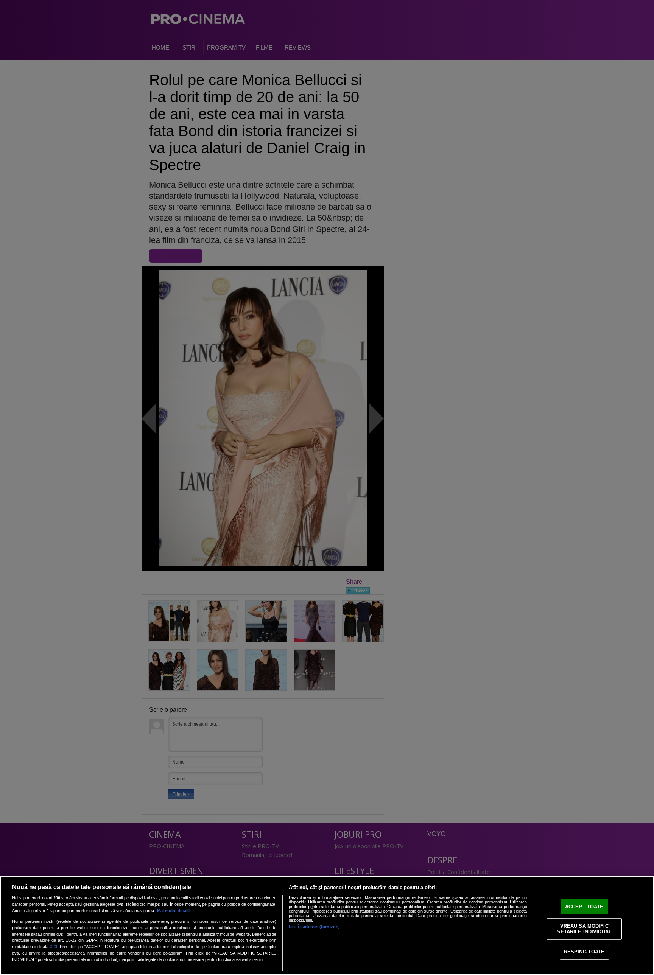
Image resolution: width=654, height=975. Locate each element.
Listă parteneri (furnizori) (314, 926)
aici (53, 946)
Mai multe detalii (173, 910)
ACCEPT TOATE (584, 907)
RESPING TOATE (584, 952)
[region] (327, 925)
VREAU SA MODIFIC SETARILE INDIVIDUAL (584, 929)
